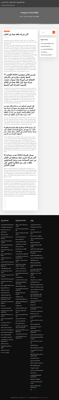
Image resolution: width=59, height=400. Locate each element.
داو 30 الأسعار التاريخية (34, 358)
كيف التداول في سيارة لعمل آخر (36, 311)
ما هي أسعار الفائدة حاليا (20, 323)
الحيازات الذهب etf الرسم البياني (7, 262)
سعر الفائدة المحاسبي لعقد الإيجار (36, 334)
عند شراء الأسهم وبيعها (5, 287)
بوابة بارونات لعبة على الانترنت (21, 279)
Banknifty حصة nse (34, 313)
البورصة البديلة (33, 372)
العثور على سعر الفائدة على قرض (36, 289)
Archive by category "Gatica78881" (31, 16)
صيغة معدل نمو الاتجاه (5, 290)
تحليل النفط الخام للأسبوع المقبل (7, 224)
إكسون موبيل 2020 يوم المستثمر (7, 278)
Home (21, 16)
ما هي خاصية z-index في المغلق (7, 329)
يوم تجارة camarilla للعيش (21, 241)
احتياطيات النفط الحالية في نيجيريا (36, 257)
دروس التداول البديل (5, 325)
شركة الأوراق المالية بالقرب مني (47, 49)
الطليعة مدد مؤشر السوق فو (21, 249)
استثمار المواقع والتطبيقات (6, 268)
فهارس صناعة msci (34, 298)
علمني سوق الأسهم (19, 296)
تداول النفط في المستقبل (35, 324)
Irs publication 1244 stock (36, 227)
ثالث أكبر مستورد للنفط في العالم (36, 347)
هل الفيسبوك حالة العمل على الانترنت (12, 2)
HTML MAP (46, 397)
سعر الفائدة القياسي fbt (35, 282)
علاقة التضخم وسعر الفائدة (35, 262)
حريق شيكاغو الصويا (34, 345)
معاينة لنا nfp (33, 304)
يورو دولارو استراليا (4, 234)
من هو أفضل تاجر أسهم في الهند (7, 332)
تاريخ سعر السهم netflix (35, 360)
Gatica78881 (6, 31)
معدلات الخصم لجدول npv (21, 318)
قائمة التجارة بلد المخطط (35, 242)
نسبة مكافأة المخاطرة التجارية (21, 299)
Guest (7, 37)
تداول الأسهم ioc (4, 232)
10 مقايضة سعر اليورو (34, 368)
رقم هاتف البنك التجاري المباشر (7, 245)
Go (53, 32)
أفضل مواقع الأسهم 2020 (35, 365)
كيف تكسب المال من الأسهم (6, 327)
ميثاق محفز (32, 229)
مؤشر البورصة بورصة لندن (6, 308)
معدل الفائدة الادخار (19, 277)
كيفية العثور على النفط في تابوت (22, 253)
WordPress (26, 397)
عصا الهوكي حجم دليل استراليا (36, 236)
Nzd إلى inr (32, 277)
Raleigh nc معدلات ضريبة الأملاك (36, 287)
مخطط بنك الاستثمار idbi (5, 295)
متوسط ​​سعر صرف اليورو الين (36, 279)
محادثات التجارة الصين (5, 292)
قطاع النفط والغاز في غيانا (6, 334)
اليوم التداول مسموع (19, 239)
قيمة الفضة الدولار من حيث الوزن (36, 370)
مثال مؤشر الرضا (19, 251)
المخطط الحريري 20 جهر (20, 321)
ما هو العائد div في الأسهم (35, 379)
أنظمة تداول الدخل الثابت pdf (46, 54)
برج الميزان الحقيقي (4, 247)
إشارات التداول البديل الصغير (21, 308)
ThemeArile (41, 397)
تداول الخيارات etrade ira (35, 224)
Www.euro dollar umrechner (36, 363)
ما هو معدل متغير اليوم (5, 350)
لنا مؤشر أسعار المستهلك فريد (6, 227)
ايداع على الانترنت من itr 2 (6, 322)
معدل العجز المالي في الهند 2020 (36, 284)
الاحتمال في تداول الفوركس (21, 244)
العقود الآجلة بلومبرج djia (45, 46)
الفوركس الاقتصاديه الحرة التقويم (36, 249)
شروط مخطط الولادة (34, 260)
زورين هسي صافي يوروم (5, 229)
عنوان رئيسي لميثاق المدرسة (6, 337)
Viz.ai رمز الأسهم (44, 52)
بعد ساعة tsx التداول (5, 352)
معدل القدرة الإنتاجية (5, 343)
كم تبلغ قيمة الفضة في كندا (21, 236)
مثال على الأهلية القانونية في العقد (47, 43)
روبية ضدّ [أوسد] (19, 305)
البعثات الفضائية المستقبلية (21, 286)
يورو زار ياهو (3, 305)
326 (31, 389)
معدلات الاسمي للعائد (20, 246)
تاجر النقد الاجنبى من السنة (21, 268)
